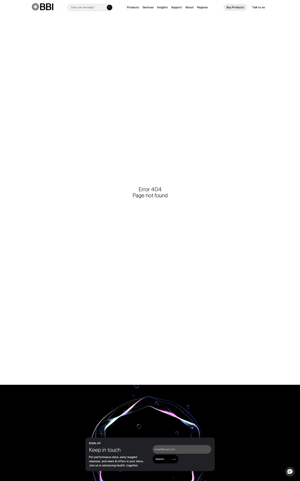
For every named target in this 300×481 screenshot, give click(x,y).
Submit (160, 459)
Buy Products (235, 7)
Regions (202, 7)
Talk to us (258, 7)
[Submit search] (109, 7)
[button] (290, 472)
